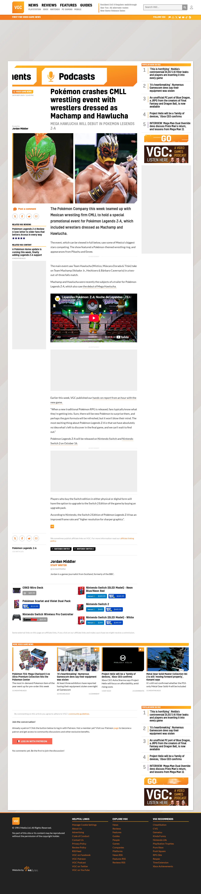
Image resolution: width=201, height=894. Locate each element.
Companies (118, 847)
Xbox (45, 10)
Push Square (159, 851)
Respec (156, 858)
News (33, 5)
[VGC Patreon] (169, 17)
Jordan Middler (20, 129)
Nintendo (55, 10)
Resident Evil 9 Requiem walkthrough (118, 5)
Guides (86, 5)
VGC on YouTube (81, 870)
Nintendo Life (160, 839)
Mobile (77, 10)
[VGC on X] (176, 17)
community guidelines (79, 714)
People (116, 839)
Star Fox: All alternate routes (114, 8)
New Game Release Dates (112, 11)
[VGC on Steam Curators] (190, 17)
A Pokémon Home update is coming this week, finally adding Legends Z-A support (27, 252)
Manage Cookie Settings (84, 824)
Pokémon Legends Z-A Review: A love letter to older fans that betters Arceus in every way (28, 232)
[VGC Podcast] (173, 17)
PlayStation (34, 10)
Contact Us (78, 839)
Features (68, 5)
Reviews (49, 5)
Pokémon (98, 247)
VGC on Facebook (81, 854)
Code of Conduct (80, 836)
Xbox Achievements (163, 866)
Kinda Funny (159, 836)
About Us (77, 828)
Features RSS (119, 858)
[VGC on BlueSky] (180, 17)
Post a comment (27, 209)
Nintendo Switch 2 (85, 549)
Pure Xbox (158, 847)
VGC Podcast (79, 862)
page (116, 728)
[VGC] (18, 7)
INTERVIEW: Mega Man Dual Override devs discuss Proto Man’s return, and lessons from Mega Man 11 (170, 126)
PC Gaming (67, 10)
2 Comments (138, 691)
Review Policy (79, 847)
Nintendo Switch (107, 438)
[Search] (184, 7)
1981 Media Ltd (23, 827)
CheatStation (159, 824)
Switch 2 (94, 503)
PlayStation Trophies (163, 843)
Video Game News (23, 92)
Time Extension (160, 862)
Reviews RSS (119, 862)
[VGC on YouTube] (183, 17)
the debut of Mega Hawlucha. (99, 286)
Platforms (118, 851)
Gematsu (157, 832)
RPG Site (157, 854)
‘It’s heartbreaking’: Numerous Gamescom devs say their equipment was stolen (167, 88)
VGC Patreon (79, 858)
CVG (155, 828)
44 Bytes (31, 869)
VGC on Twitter (80, 866)
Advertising (78, 832)
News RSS (118, 854)
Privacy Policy (79, 843)
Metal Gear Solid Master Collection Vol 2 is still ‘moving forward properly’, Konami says (166, 677)
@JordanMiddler (58, 569)
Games (116, 843)
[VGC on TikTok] (186, 17)
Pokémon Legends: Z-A (24, 548)
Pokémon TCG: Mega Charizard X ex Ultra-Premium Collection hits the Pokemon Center (31, 677)
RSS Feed (76, 851)
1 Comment (94, 694)
